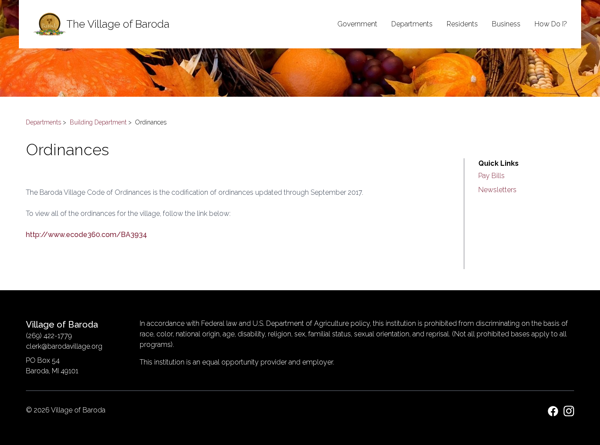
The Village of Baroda (118, 24)
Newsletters (497, 190)
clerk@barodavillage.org (64, 346)
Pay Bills (491, 175)
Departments (43, 122)
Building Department (98, 122)
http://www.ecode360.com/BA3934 (86, 234)
